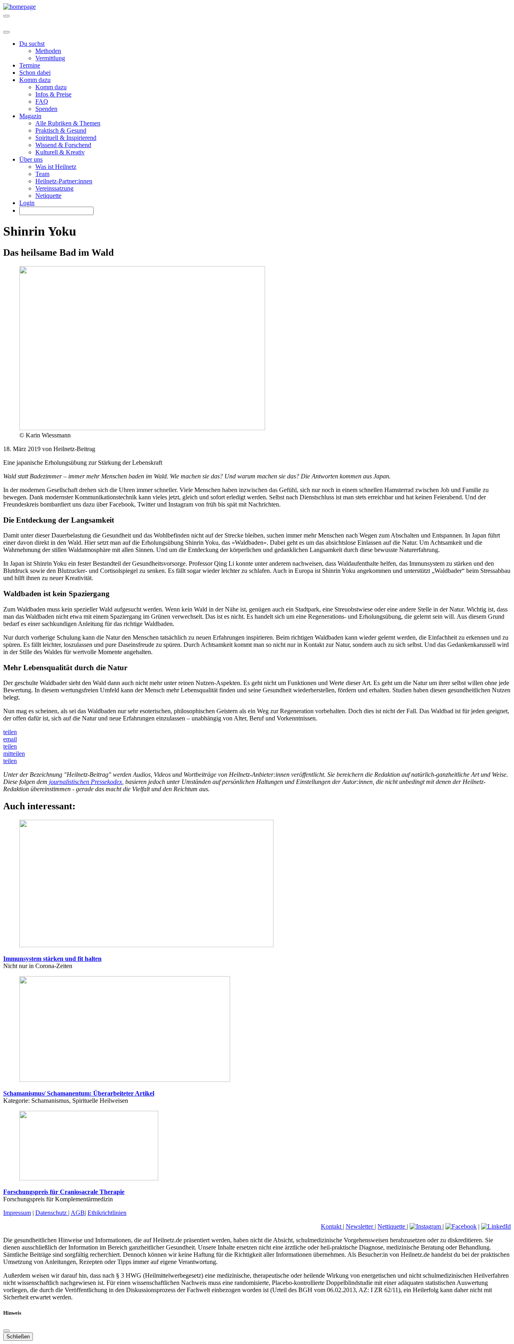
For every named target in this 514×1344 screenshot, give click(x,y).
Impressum (17, 1212)
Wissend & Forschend (63, 145)
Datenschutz (51, 1212)
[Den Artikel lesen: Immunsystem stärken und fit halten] (146, 945)
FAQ (41, 101)
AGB (78, 1212)
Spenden (46, 108)
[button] (10, 731)
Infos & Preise (53, 94)
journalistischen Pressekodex (84, 781)
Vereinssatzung (54, 188)
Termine (29, 65)
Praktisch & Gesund (60, 130)
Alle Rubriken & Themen (67, 123)
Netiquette (48, 195)
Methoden (48, 50)
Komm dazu (51, 87)
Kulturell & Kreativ (60, 152)
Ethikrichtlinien (107, 1212)
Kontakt (332, 1226)
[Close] (6, 32)
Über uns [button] (31, 159)
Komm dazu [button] (35, 79)
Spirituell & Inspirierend (65, 137)
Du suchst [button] (32, 43)
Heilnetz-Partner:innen (63, 181)
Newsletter (360, 1226)
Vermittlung (50, 58)
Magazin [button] (30, 116)
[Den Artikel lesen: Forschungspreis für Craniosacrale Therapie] (88, 1178)
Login (27, 202)
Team (42, 173)
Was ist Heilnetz (55, 166)
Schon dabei (35, 72)
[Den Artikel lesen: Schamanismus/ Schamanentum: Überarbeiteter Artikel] (124, 1079)
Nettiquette (392, 1226)
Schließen (18, 1337)
